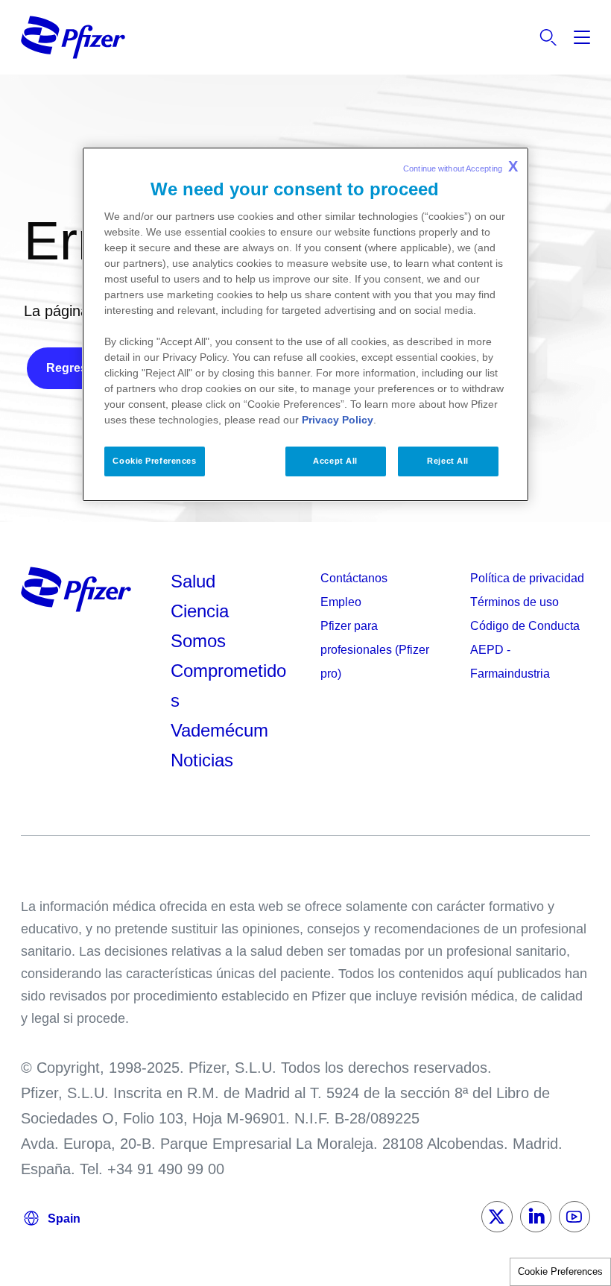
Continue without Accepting (460, 166)
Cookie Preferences (560, 1271)
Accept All (335, 460)
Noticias (202, 760)
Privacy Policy (337, 420)
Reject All (448, 460)
